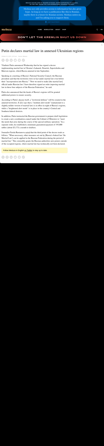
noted (28, 132)
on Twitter (28, 153)
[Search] (97, 29)
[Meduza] (6, 29)
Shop (64, 29)
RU (102, 29)
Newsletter (48, 29)
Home (40, 29)
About (57, 29)
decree (22, 100)
